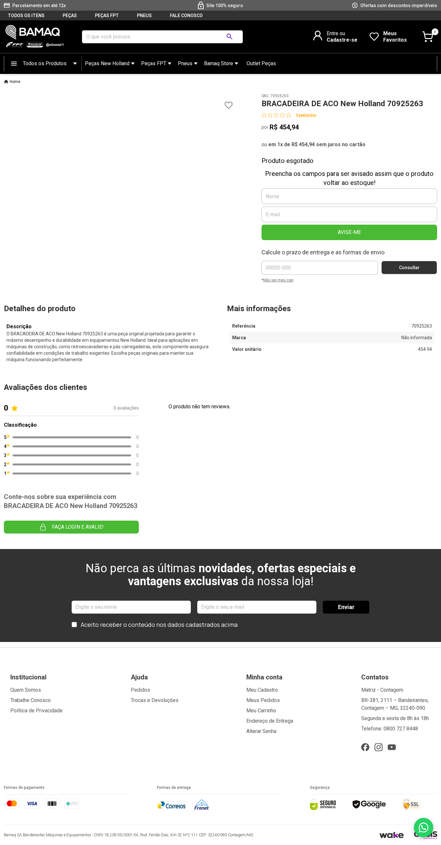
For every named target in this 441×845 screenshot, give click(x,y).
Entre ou (336, 33)
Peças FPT (153, 63)
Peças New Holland (107, 63)
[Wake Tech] (391, 835)
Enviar (346, 607)
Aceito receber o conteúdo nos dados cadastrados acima (159, 624)
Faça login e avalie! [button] (78, 527)
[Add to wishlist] (228, 105)
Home (15, 81)
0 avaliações (306, 115)
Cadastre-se (342, 40)
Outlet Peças (261, 63)
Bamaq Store (218, 63)
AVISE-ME (349, 232)
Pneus (185, 63)
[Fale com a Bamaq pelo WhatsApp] (423, 827)
